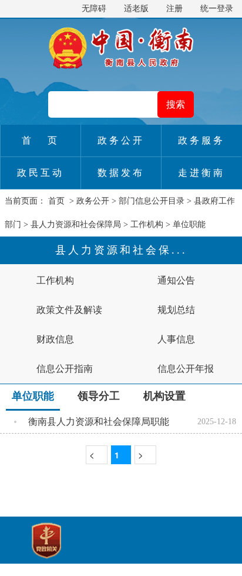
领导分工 (99, 396)
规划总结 (176, 310)
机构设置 (164, 396)
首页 (56, 201)
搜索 (175, 104)
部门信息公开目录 (151, 201)
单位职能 (189, 224)
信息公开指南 (64, 369)
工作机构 (146, 224)
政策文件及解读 (69, 310)
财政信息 (55, 339)
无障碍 (94, 8)
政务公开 (92, 201)
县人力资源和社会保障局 (76, 224)
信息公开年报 (185, 369)
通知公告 (176, 280)
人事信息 (176, 339)
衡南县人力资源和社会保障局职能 (98, 422)
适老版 (136, 8)
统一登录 (216, 8)
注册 (174, 8)
